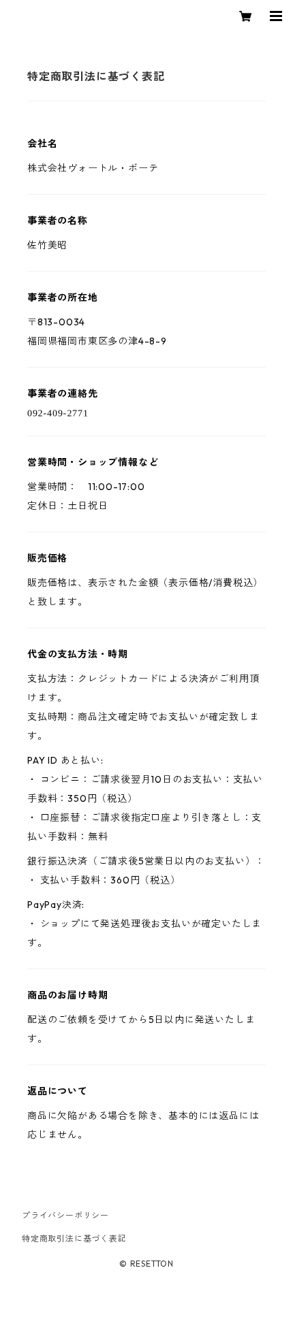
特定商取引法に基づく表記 (74, 1238)
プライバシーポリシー (65, 1215)
